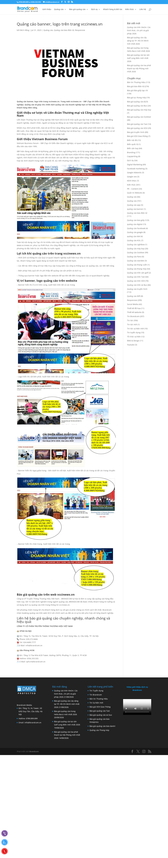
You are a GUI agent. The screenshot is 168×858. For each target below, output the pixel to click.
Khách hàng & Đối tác (112, 9)
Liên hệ (142, 9)
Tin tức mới (132, 324)
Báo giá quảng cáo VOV (137, 128)
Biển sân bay (132, 148)
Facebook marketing (136, 168)
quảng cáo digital (134, 224)
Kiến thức (129, 9)
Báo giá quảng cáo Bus (137, 105)
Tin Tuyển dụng (96, 690)
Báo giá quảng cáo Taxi (137, 124)
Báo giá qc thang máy (136, 97)
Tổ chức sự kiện (134, 336)
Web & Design (133, 340)
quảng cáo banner (135, 209)
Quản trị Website (134, 192)
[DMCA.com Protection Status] (26, 694)
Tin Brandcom (133, 316)
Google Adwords (134, 172)
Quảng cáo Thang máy (99, 730)
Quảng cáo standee (135, 260)
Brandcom (34, 751)
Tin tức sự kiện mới (135, 328)
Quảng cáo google (135, 232)
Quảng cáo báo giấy (135, 220)
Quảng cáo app (133, 205)
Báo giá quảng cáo (77, 9)
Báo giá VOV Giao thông (137, 136)
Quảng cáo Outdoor (135, 252)
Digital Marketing (134, 164)
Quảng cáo (59, 9)
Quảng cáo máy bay (135, 248)
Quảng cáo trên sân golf (137, 272)
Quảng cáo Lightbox (136, 244)
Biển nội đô (132, 140)
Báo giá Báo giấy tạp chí (137, 90)
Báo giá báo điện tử (135, 86)
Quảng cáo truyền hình (137, 289)
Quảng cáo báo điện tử (64, 30)
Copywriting (132, 156)
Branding (131, 152)
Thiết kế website (134, 312)
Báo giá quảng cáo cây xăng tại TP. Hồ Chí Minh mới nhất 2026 (138, 40)
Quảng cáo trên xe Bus (137, 285)
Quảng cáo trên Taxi (136, 277)
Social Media (132, 304)
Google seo (132, 176)
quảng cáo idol (133, 236)
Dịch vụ (94, 9)
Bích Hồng (24, 30)
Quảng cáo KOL (134, 240)
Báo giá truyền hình (135, 132)
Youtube (130, 344)
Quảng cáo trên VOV (136, 281)
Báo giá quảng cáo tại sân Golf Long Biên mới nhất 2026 (138, 58)
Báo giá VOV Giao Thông (100, 707)
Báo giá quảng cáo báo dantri (102, 726)
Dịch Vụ (130, 160)
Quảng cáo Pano (134, 256)
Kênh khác (131, 180)
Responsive (80, 30)
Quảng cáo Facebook (136, 228)
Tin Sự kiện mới (96, 702)
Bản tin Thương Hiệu (136, 82)
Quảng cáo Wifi (133, 296)
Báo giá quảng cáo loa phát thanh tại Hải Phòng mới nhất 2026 (139, 68)
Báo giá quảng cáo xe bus (101, 715)
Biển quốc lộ (132, 144)
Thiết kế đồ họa (134, 308)
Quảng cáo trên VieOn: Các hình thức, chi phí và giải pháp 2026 (139, 30)
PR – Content (132, 189)
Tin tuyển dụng (133, 332)
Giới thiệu (46, 9)
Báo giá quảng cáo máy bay (139, 109)
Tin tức (130, 320)
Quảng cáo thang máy (136, 269)
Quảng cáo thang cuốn (137, 264)
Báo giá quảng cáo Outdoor (139, 117)
